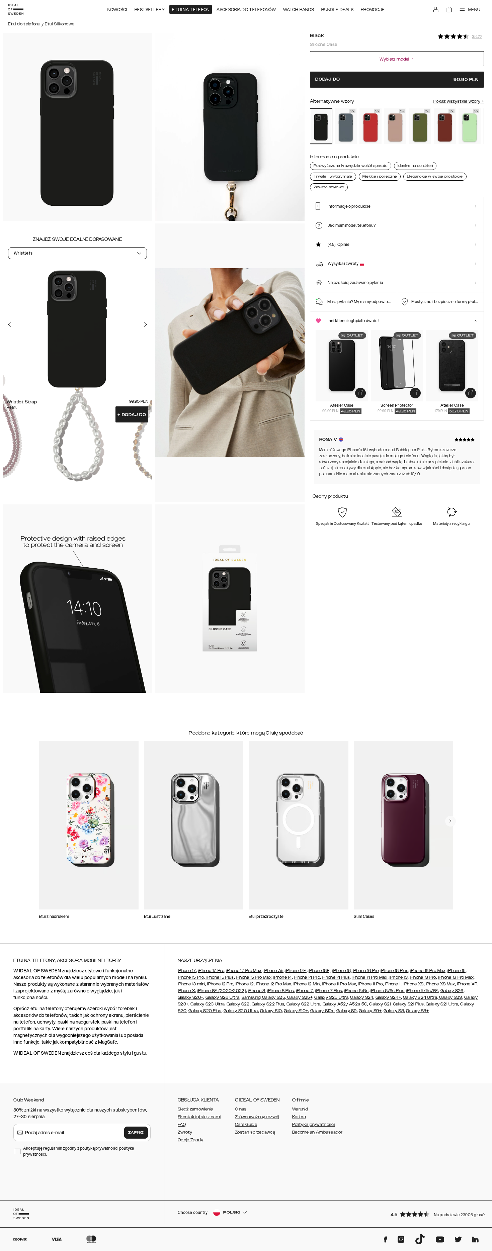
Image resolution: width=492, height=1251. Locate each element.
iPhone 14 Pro (307, 977)
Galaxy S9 (346, 1010)
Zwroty (185, 1132)
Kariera (299, 1117)
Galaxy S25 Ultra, (331, 997)
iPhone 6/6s (356, 990)
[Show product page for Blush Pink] (395, 126)
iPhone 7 (304, 990)
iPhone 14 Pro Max (369, 977)
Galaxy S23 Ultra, (207, 1004)
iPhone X (186, 990)
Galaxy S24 (361, 997)
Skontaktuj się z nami (199, 1117)
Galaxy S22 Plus (268, 1004)
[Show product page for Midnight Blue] (346, 126)
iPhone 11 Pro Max (339, 984)
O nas (241, 1109)
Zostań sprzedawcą (255, 1132)
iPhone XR (467, 984)
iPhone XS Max (440, 984)
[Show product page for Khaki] (420, 126)
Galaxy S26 (452, 990)
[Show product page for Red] (370, 126)
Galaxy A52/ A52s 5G (345, 1004)
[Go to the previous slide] (9, 324)
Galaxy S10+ (296, 1010)
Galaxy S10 (271, 1010)
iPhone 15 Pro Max (253, 977)
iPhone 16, (341, 970)
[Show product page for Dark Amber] (445, 126)
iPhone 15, (457, 970)
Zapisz (136, 1132)
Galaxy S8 (394, 1010)
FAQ (182, 1124)
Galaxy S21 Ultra (442, 1004)
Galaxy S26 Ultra (223, 997)
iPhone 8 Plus (280, 990)
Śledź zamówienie (195, 1109)
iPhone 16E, (319, 970)
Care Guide (246, 1124)
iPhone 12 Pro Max (273, 984)
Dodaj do (131, 414)
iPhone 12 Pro (220, 984)
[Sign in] (435, 9)
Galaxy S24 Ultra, (420, 997)
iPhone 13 (399, 977)
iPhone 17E (296, 970)
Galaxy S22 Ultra (303, 1004)
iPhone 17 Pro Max (243, 970)
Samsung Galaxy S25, (264, 997)
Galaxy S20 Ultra (241, 1010)
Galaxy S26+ (190, 997)
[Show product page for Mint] (470, 126)
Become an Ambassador (317, 1132)
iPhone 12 (245, 984)
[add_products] (360, 393)
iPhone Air (273, 970)
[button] (435, 1214)
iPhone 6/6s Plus (387, 990)
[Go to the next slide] (145, 324)
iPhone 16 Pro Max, (428, 970)
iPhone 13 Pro (423, 977)
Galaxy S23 (450, 997)
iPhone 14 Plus (336, 977)
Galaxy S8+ (417, 1010)
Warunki (300, 1109)
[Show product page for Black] (321, 125)
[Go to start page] (15, 9)
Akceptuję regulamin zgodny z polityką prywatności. (78, 1151)
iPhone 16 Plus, (395, 970)
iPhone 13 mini (191, 984)
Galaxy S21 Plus (408, 1004)
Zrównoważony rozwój (257, 1117)
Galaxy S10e (322, 1010)
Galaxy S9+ (370, 1010)
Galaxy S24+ (388, 997)
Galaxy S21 (380, 1004)
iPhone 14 (282, 977)
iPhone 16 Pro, (366, 970)
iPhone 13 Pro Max (456, 977)
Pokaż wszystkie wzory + (458, 101)
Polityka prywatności (313, 1124)
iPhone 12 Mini (307, 984)
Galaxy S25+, (299, 997)
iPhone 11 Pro (370, 984)
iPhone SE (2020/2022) (221, 990)
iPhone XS (414, 984)
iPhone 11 (393, 984)
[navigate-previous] (450, 821)
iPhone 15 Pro (191, 977)
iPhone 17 (187, 970)
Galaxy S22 (238, 1004)
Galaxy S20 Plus (205, 1010)
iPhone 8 (256, 990)
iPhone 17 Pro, (211, 970)
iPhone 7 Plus (328, 990)
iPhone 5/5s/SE (422, 990)
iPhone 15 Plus (219, 977)
